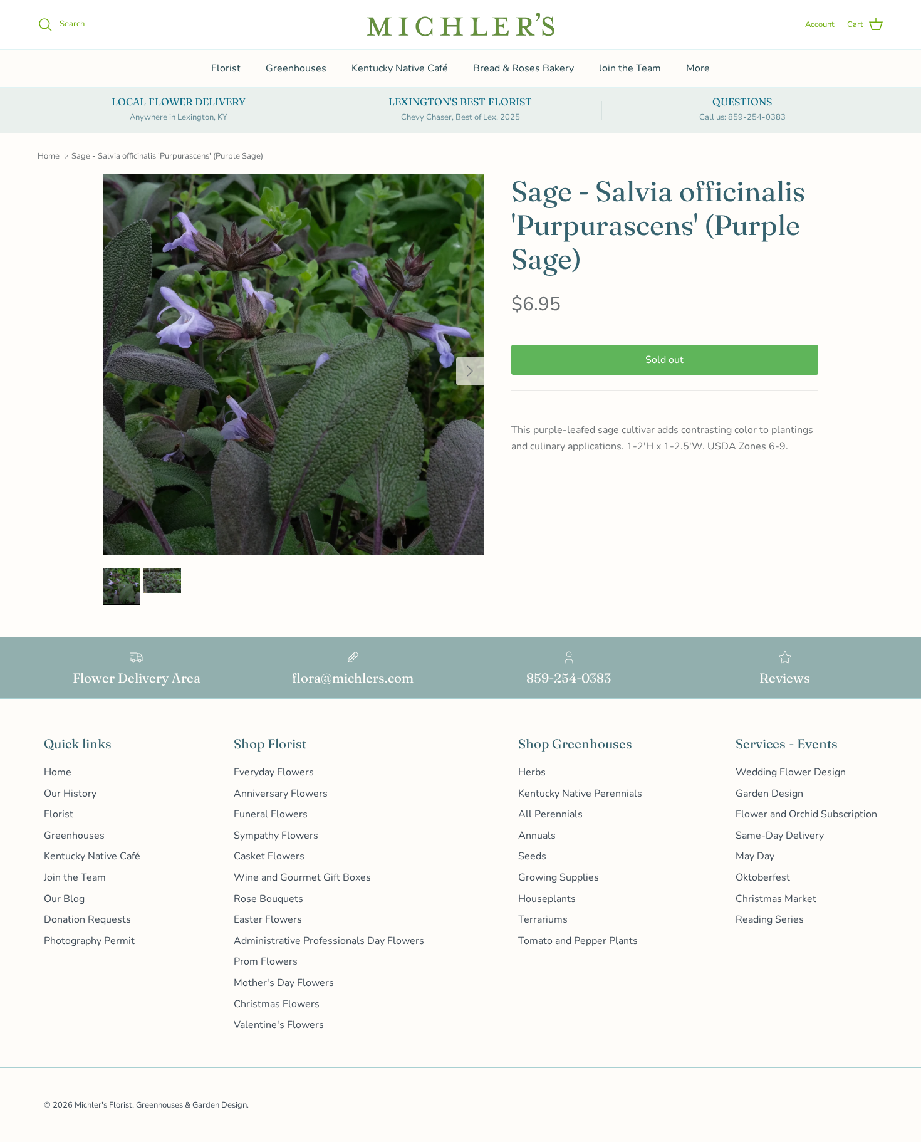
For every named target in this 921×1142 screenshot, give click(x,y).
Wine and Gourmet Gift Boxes (302, 877)
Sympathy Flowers (276, 835)
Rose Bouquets (268, 899)
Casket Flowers (269, 856)
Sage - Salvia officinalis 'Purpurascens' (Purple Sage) (167, 156)
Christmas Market (776, 899)
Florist (226, 68)
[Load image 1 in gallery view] (293, 364)
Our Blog (64, 899)
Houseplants (547, 899)
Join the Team (630, 68)
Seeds (532, 856)
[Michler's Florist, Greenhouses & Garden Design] (460, 24)
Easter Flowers (268, 919)
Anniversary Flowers (281, 793)
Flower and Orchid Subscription (806, 814)
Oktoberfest (763, 877)
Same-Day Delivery (780, 835)
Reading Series (770, 919)
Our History (70, 793)
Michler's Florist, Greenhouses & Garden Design (161, 1105)
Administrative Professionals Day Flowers (329, 941)
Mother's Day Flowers (284, 983)
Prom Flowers (266, 961)
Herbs (532, 772)
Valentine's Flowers (279, 1025)
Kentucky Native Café (399, 68)
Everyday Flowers (274, 772)
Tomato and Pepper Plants (578, 941)
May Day (755, 856)
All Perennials (550, 814)
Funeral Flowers (271, 814)
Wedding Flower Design (791, 772)
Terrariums (543, 919)
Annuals (537, 835)
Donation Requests (87, 919)
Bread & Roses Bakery (523, 68)
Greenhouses (296, 68)
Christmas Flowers (277, 1004)
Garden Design (769, 793)
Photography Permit (89, 941)
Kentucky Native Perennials (580, 793)
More (698, 68)
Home (49, 156)
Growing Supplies (558, 877)
